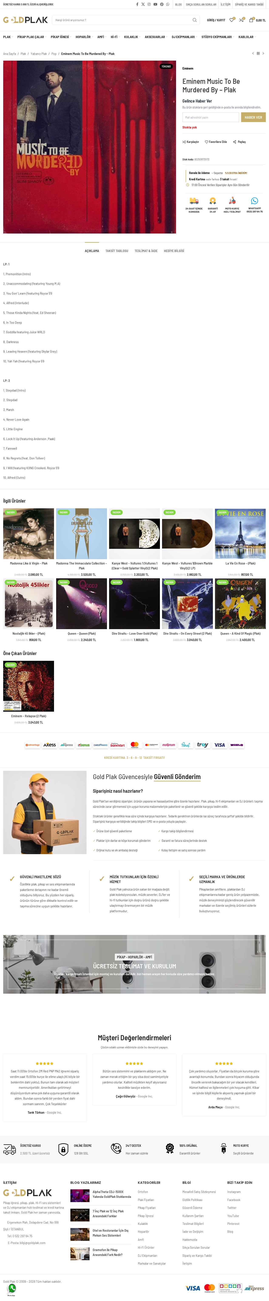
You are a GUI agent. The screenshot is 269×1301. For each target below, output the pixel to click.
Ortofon (143, 1192)
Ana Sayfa (9, 53)
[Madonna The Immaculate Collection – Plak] (81, 533)
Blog (230, 1231)
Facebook (233, 1200)
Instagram (234, 1192)
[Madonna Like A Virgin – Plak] (28, 533)
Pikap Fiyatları (147, 1208)
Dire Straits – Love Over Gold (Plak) (134, 633)
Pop (54, 53)
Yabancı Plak (39, 53)
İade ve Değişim (192, 1231)
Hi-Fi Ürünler (146, 1247)
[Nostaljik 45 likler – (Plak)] (28, 603)
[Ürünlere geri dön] (258, 53)
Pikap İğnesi (146, 1216)
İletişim (187, 1263)
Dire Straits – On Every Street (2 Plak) (187, 633)
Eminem (187, 68)
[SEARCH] (195, 20)
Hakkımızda (189, 1239)
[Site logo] (25, 19)
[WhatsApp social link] (168, 4)
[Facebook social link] (137, 4)
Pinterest (233, 1223)
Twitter (231, 1208)
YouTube (233, 1216)
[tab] (92, 248)
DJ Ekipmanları (147, 1255)
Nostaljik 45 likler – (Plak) (29, 633)
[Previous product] (253, 53)
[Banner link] (134, 964)
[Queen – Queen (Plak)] (81, 603)
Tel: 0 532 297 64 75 (19, 1236)
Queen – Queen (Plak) (81, 633)
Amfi (141, 1239)
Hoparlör (143, 1231)
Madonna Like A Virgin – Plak (28, 563)
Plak (23, 53)
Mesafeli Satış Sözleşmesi (199, 1192)
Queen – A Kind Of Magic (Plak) (240, 633)
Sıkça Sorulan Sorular (196, 1247)
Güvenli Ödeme (192, 1208)
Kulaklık (143, 1223)
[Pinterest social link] (162, 4)
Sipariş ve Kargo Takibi (197, 1255)
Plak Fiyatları (146, 1200)
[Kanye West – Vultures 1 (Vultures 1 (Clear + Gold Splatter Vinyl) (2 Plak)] (134, 533)
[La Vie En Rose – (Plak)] (240, 533)
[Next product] (263, 53)
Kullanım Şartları (193, 1216)
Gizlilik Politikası (192, 1200)
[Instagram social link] (149, 4)
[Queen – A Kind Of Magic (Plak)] (240, 603)
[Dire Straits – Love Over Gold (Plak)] (134, 603)
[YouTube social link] (155, 4)
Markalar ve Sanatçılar (152, 1263)
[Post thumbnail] (80, 1195)
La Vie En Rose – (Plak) (240, 563)
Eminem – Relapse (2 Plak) (28, 716)
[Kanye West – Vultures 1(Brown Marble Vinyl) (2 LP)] (187, 533)
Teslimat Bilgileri (193, 1223)
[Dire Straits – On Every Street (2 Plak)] (187, 603)
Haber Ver (253, 117)
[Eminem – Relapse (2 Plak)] (28, 686)
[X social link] (143, 4)
